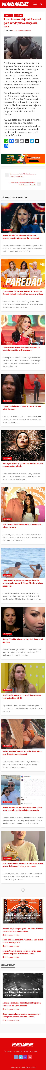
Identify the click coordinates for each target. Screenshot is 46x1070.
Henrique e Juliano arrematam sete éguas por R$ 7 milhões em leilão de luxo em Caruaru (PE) (22, 921)
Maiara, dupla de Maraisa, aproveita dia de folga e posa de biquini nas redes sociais (22, 752)
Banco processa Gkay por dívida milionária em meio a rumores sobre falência (23, 464)
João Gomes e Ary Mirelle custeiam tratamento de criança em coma (22, 525)
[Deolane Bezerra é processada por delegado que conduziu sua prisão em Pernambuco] (23, 330)
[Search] (41, 4)
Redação (9, 30)
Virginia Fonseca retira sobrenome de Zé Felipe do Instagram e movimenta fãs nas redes (22, 1038)
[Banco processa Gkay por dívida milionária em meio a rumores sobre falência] (23, 445)
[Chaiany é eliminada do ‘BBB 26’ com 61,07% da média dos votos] (23, 389)
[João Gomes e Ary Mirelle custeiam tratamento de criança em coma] (23, 504)
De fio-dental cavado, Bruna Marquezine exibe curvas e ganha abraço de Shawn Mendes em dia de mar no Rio (23, 583)
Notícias (18, 15)
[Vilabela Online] (15, 4)
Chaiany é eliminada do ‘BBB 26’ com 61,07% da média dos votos (22, 407)
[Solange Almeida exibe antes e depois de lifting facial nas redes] (23, 622)
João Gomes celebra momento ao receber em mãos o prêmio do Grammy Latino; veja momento (23, 864)
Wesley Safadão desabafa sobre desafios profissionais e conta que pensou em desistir (23, 977)
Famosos (8, 15)
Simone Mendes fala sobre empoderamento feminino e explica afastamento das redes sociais (21, 236)
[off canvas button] (35, 4)
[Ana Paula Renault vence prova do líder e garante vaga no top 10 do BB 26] (23, 678)
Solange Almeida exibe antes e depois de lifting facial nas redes (23, 640)
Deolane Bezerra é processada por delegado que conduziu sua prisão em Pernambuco (21, 348)
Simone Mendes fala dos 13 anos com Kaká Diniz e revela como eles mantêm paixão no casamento (22, 808)
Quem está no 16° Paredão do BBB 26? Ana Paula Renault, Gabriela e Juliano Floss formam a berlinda (23, 292)
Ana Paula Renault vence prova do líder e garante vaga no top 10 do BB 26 (22, 696)
